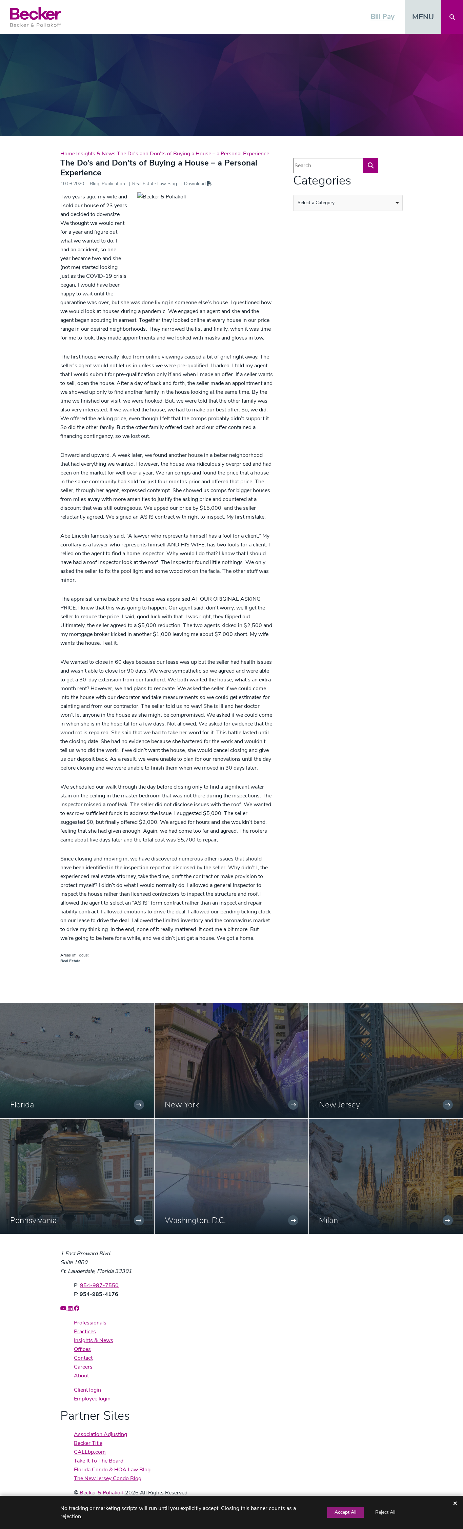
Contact (83, 1358)
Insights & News (96, 153)
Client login (87, 1390)
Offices (82, 1349)
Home (68, 153)
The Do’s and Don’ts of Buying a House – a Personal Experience (193, 153)
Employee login (92, 1398)
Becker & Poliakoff (102, 1492)
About (81, 1375)
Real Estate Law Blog (154, 183)
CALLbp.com (90, 1452)
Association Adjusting (100, 1434)
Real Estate (70, 961)
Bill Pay (382, 16)
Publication (113, 183)
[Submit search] (370, 165)
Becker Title (88, 1443)
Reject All (385, 1512)
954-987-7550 (99, 1285)
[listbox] (348, 203)
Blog (94, 183)
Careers (83, 1367)
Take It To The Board (98, 1461)
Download (195, 183)
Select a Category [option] (316, 202)
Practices (85, 1331)
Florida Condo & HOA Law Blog (112, 1469)
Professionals (90, 1323)
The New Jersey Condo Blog (107, 1478)
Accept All (345, 1512)
